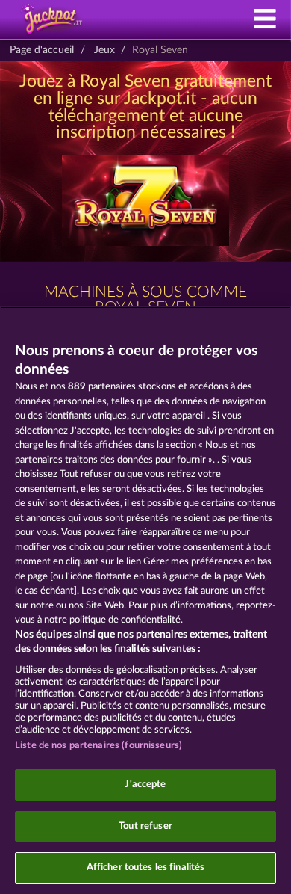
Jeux (104, 50)
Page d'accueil (42, 50)
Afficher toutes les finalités (146, 867)
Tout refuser (145, 826)
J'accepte (145, 784)
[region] (145, 600)
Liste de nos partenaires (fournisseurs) (98, 745)
